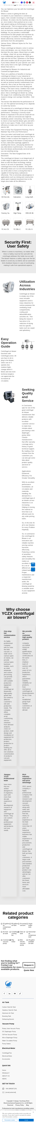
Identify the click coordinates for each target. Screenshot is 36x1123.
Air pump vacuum (23, 924)
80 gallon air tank (14, 924)
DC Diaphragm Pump (9, 1031)
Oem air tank (22, 932)
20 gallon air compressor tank (6, 926)
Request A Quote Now (29, 966)
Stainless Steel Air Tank (9, 1010)
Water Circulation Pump (9, 1040)
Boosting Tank (6, 1016)
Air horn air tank (5, 932)
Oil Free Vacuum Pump (9, 1034)
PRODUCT (5, 1073)
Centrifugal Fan (7, 1053)
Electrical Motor (8, 1048)
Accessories (6, 1059)
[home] (8, 987)
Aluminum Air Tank (8, 1013)
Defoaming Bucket (8, 1019)
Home (4, 1070)
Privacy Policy (19, 1105)
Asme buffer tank (30, 925)
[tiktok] (30, 2)
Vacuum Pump (8, 1024)
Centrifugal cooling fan (14, 933)
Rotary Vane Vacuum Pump (11, 1028)
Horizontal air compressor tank (31, 934)
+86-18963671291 (11, 1088)
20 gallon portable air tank (31, 941)
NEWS (4, 1079)
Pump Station (6, 1043)
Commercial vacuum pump (6, 941)
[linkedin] (24, 2)
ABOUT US (6, 1076)
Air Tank (5, 1002)
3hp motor (13, 940)
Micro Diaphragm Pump (9, 1037)
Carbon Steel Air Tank (9, 1007)
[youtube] (27, 2)
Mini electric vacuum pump (22, 942)
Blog (27, 1105)
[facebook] (22, 2)
